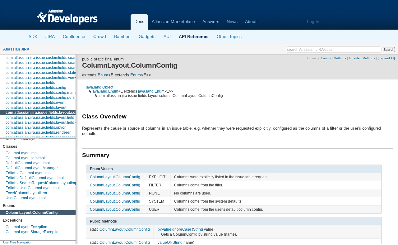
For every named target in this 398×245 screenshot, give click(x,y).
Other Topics (229, 36)
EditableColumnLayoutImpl (29, 173)
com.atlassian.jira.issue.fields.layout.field (40, 117)
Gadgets (147, 36)
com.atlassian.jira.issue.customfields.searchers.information (55, 57)
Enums (326, 58)
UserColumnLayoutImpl (26, 198)
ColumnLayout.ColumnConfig (32, 212)
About (251, 21)
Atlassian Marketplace (173, 21)
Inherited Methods (362, 58)
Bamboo (122, 36)
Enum (103, 75)
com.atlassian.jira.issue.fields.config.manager (44, 92)
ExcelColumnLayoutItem (26, 193)
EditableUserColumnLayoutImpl (33, 188)
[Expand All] (386, 58)
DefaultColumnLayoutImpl (28, 163)
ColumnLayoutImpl (22, 153)
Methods (340, 58)
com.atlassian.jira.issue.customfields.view (41, 77)
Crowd (99, 36)
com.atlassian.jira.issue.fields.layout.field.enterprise (49, 122)
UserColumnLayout (22, 139)
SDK (33, 36)
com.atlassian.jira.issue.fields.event (35, 102)
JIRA (50, 36)
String (198, 229)
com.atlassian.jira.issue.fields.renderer (38, 132)
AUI (167, 36)
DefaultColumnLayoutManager (32, 168)
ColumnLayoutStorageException (33, 232)
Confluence (74, 36)
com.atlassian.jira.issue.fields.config (36, 87)
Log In (313, 21)
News (232, 21)
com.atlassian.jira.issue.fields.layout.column (45, 112)
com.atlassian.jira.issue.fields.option (36, 127)
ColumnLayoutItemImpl (25, 158)
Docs (139, 21)
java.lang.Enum (105, 91)
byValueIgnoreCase (174, 229)
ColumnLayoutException (26, 227)
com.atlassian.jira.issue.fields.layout (36, 107)
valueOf (164, 242)
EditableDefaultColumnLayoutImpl (35, 178)
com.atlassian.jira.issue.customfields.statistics (44, 72)
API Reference (194, 36)
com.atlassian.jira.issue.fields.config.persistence (46, 97)
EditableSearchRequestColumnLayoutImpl (42, 183)
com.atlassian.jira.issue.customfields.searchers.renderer (53, 62)
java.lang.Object (99, 87)
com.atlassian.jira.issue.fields (30, 82)
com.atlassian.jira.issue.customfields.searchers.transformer (55, 67)
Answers (210, 21)
